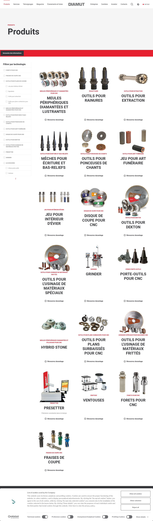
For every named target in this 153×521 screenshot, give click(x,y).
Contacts (124, 4)
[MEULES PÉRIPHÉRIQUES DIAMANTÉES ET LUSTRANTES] (54, 78)
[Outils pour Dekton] (133, 201)
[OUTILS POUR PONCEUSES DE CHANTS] (93, 141)
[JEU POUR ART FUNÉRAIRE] (133, 141)
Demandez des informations (12, 53)
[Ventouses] (93, 383)
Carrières (104, 4)
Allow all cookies (135, 494)
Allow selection (135, 500)
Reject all (135, 507)
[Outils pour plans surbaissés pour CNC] (93, 322)
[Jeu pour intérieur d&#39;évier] (54, 197)
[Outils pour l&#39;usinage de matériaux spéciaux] (54, 258)
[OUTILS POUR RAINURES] (93, 78)
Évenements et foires (55, 4)
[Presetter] (54, 386)
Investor (114, 4)
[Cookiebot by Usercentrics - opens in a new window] (13, 517)
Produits (7, 4)
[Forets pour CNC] (133, 383)
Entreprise (94, 4)
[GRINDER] (93, 256)
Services (16, 4)
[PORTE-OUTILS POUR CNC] (133, 256)
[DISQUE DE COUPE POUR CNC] (93, 197)
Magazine (40, 4)
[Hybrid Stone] (54, 325)
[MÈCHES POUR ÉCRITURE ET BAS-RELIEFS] (54, 141)
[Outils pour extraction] (133, 78)
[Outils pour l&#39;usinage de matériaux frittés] (133, 322)
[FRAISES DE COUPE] (54, 440)
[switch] (70, 517)
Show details (141, 517)
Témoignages (28, 4)
